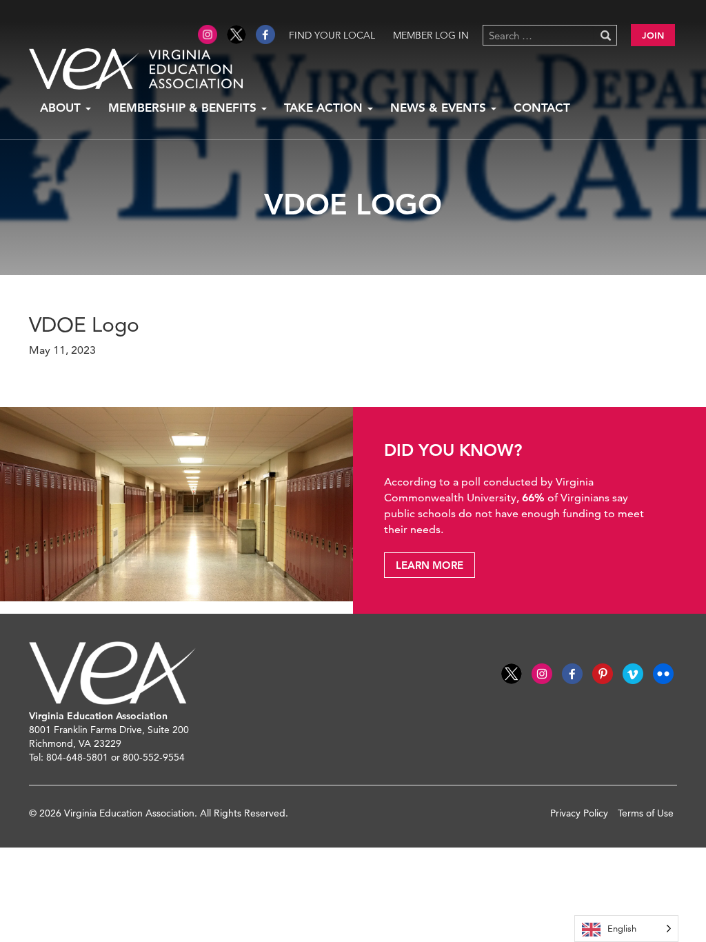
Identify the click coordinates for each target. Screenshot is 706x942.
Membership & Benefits (184, 107)
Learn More (429, 565)
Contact (542, 107)
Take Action (325, 107)
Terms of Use (646, 813)
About (62, 107)
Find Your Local (332, 35)
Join (653, 35)
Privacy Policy (579, 813)
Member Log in (431, 35)
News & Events (440, 107)
